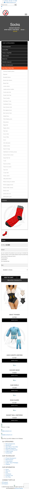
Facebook (5, 482)
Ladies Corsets (5, 55)
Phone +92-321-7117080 (11, 1)
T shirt (4, 160)
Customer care (9, 475)
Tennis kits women (7, 166)
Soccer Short (6, 134)
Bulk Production (9, 459)
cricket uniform (6, 86)
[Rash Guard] (14, 395)
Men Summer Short (7, 113)
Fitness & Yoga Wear (6, 52)
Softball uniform (6, 145)
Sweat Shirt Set (6, 157)
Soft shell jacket (6, 143)
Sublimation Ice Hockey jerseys (10, 151)
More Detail (14, 320)
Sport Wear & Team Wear (8, 68)
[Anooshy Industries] (5, 12)
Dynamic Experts (19, 488)
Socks (4, 140)
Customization (9, 461)
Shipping (8, 464)
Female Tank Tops (7, 95)
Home (7, 469)
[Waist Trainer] (14, 297)
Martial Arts (4, 59)
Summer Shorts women (8, 154)
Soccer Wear (6, 137)
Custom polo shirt (7, 92)
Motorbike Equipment (6, 62)
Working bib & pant (7, 196)
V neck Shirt (6, 172)
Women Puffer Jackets (8, 187)
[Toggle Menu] (26, 14)
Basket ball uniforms (7, 80)
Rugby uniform (6, 128)
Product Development (11, 458)
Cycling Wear (5, 49)
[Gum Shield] (14, 380)
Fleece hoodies (6, 98)
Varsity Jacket (6, 175)
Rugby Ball (5, 125)
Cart (7, 472)
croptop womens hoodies (8, 89)
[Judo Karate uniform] (14, 337)
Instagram (5, 483)
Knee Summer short (7, 107)
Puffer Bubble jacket (7, 119)
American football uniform (8, 71)
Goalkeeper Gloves (7, 104)
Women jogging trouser (8, 184)
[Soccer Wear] (14, 365)
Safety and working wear (7, 65)
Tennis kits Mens (7, 163)
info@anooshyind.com (10, 2)
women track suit (7, 193)
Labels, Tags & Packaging (12, 462)
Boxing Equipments (6, 46)
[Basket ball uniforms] (14, 410)
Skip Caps (5, 131)
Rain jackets (6, 122)
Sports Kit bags (6, 148)
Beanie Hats (6, 83)
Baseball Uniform (7, 77)
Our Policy (8, 477)
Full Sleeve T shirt (7, 101)
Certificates (8, 474)
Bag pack (5, 74)
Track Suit (5, 169)
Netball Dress (6, 116)
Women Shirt (6, 190)
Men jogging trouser (7, 110)
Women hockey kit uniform (9, 181)
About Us (8, 471)
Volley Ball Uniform (7, 178)
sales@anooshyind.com (6, 434)
